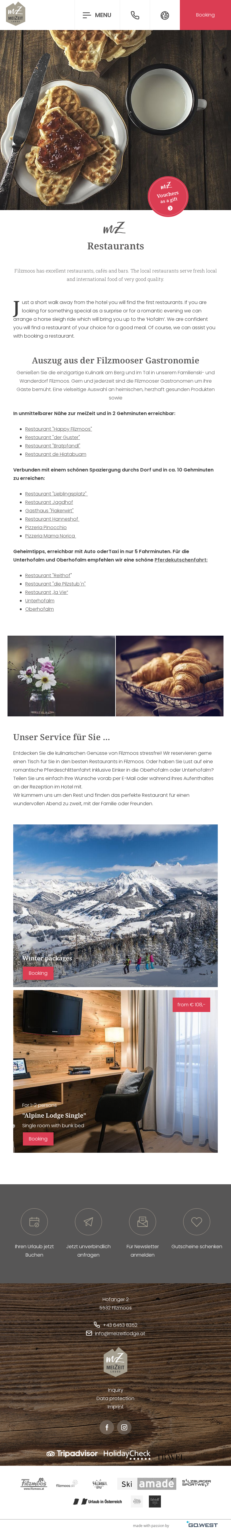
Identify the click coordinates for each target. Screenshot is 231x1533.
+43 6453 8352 (120, 1325)
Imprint (116, 1406)
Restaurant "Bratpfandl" (52, 445)
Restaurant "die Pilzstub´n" (55, 583)
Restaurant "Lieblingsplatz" (56, 493)
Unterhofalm (39, 600)
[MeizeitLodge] (15, 15)
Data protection (115, 1398)
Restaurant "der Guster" (52, 437)
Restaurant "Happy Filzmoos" (58, 429)
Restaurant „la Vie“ (46, 592)
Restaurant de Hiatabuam (55, 454)
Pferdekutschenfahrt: (181, 559)
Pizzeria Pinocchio (46, 527)
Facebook (107, 1427)
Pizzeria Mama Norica (50, 535)
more (115, 905)
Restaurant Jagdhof (49, 502)
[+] (61, 676)
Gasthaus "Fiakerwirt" (49, 510)
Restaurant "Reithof (47, 575)
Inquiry (115, 1390)
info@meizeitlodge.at (120, 1333)
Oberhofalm (39, 609)
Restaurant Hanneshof (52, 519)
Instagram (124, 1427)
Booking (38, 973)
